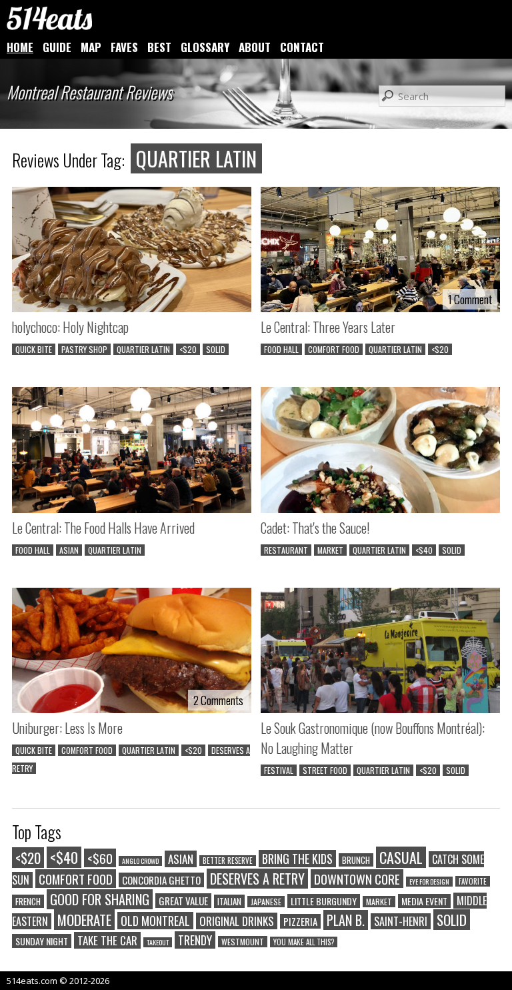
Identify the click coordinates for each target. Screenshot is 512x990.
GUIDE (57, 47)
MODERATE (84, 919)
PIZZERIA (300, 921)
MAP (91, 47)
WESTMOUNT (242, 941)
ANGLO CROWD (140, 861)
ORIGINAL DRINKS (236, 921)
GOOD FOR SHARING (99, 899)
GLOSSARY (205, 47)
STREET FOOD (325, 770)
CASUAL (401, 857)
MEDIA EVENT (424, 901)
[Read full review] (131, 251)
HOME (20, 47)
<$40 (424, 550)
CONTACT (302, 47)
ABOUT (255, 47)
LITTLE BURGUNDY (324, 901)
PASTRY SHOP (84, 349)
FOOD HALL (281, 349)
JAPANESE (266, 901)
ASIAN (69, 550)
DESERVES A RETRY (257, 879)
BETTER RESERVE (228, 860)
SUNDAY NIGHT (41, 941)
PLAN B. (346, 920)
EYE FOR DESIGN (429, 882)
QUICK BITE (33, 349)
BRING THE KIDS (297, 858)
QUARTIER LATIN (143, 349)
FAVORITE (473, 881)
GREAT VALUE (183, 900)
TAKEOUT (158, 942)
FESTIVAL (278, 770)
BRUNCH (356, 860)
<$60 (100, 858)
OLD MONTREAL (155, 920)
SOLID (215, 349)
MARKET (330, 550)
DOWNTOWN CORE (357, 878)
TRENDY (195, 940)
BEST (159, 47)
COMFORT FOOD (333, 349)
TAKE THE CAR (107, 940)
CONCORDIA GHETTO (161, 880)
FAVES (124, 47)
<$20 (188, 349)
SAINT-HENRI (400, 921)
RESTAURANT (286, 550)
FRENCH (28, 901)
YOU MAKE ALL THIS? (303, 942)
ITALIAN (229, 901)
